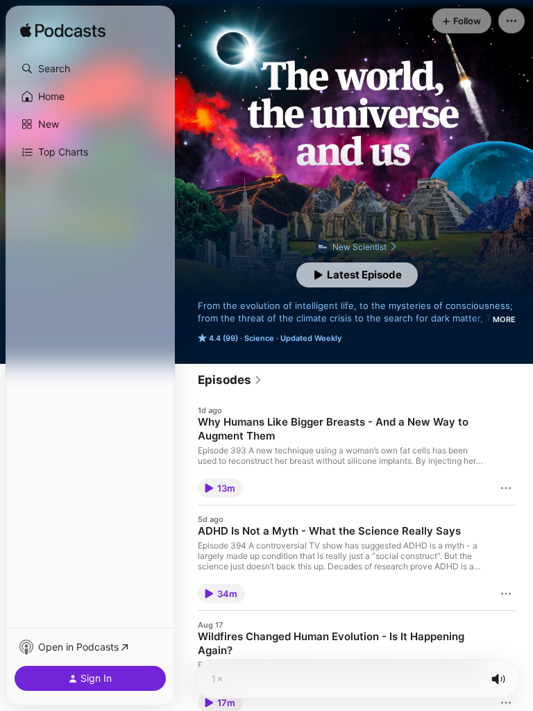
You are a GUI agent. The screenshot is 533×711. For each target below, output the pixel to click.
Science (259, 338)
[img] (62, 31)
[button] (90, 69)
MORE (504, 319)
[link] (230, 379)
